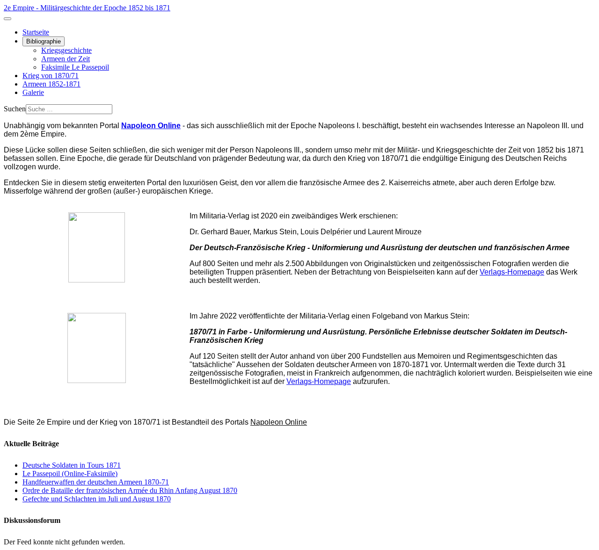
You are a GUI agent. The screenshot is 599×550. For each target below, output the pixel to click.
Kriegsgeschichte (66, 50)
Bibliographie (43, 41)
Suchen (15, 109)
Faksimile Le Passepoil (75, 67)
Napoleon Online (278, 422)
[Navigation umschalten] (7, 18)
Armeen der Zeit (65, 59)
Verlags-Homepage (512, 272)
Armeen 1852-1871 (51, 84)
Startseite (35, 32)
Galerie (33, 92)
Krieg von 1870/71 (50, 76)
